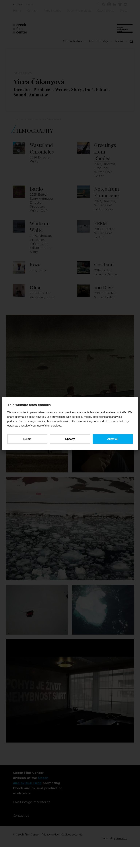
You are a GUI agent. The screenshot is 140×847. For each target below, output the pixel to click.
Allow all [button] (112, 438)
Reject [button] (27, 438)
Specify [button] (70, 438)
